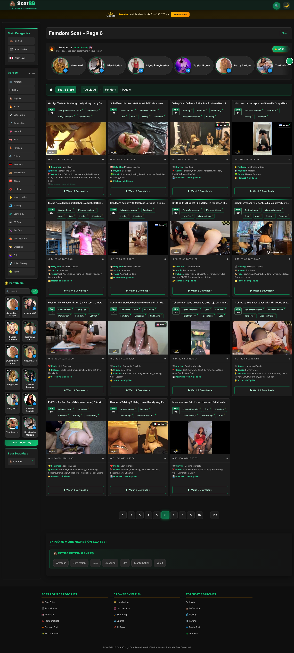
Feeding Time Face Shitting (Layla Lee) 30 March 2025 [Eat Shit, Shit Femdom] (76, 302)
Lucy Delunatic (65, 116)
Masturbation (141, 562)
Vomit (160, 562)
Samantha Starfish (129, 310)
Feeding (210, 116)
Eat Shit (93, 316)
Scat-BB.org (66, 89)
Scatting (186, 110)
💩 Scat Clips (48, 602)
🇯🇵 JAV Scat (48, 614)
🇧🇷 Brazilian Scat (50, 633)
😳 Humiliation (121, 602)
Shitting (76, 415)
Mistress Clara (204, 216)
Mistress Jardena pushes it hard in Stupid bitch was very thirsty (262, 103)
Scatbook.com (127, 110)
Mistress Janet (65, 409)
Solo (221, 316)
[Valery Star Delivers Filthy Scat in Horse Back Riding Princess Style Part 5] (200, 138)
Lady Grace (84, 116)
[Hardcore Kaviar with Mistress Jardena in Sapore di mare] (138, 238)
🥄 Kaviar (190, 602)
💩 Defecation (193, 608)
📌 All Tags (119, 627)
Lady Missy (92, 110)
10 (199, 515)
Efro (125, 562)
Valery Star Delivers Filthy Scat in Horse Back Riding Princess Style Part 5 (200, 103)
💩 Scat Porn (15, 461)
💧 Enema (119, 620)
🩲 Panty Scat (193, 627)
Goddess (82, 409)
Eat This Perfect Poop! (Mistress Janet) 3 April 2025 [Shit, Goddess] (76, 402)
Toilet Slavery (189, 316)
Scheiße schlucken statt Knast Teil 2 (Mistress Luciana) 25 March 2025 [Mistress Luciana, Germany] (138, 103)
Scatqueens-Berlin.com (69, 110)
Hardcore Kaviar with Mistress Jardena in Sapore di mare (138, 202)
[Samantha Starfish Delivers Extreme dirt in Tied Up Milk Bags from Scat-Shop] (138, 338)
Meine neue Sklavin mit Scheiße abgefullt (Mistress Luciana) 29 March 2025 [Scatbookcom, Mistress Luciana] (76, 202)
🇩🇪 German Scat (50, 627)
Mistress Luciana (148, 110)
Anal (133, 116)
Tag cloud (89, 89)
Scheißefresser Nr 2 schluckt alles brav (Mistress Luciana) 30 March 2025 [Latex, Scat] (262, 202)
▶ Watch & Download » (76, 191)
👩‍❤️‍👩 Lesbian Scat (122, 608)
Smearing (139, 316)
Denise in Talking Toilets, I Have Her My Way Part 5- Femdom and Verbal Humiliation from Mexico (138, 402)
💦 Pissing (191, 614)
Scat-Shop (149, 310)
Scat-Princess (127, 409)
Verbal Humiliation (191, 116)
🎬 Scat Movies (50, 608)
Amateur (61, 562)
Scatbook (271, 110)
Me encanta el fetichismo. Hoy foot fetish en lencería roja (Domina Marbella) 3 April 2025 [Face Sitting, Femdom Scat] (200, 402)
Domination (63, 316)
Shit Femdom (64, 310)
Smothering (91, 415)
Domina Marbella (191, 310)
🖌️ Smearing (120, 614)
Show (284, 33)
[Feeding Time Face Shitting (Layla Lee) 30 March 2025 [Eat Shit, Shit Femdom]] (76, 338)
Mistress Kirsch (213, 210)
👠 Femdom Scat (50, 620)
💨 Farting (191, 620)
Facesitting (207, 316)
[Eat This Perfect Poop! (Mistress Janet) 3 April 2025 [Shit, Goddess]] (76, 437)
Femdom (110, 89)
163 (215, 515)
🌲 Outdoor (192, 633)
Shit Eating (216, 110)
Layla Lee (81, 310)
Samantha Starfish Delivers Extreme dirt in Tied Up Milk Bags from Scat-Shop (138, 302)
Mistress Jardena (253, 110)
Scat (122, 116)
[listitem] (68, 65)
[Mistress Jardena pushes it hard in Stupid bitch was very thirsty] (262, 138)
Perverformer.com (191, 210)
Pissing (145, 116)
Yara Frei (187, 216)
